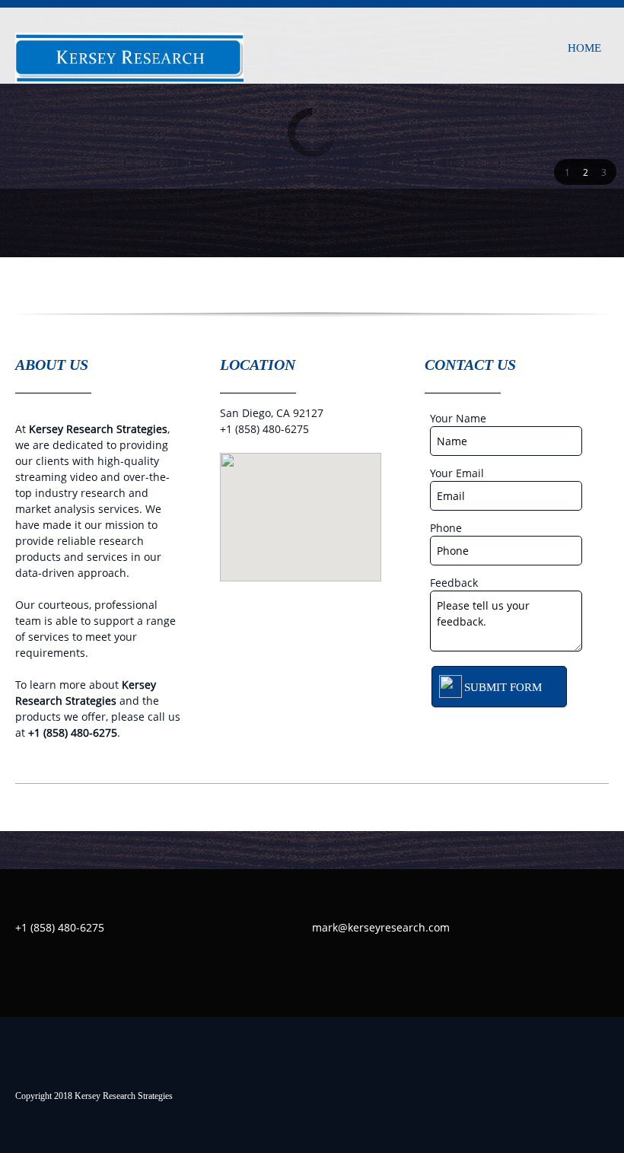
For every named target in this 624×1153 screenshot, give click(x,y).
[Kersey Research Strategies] (129, 52)
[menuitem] (584, 45)
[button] (567, 172)
